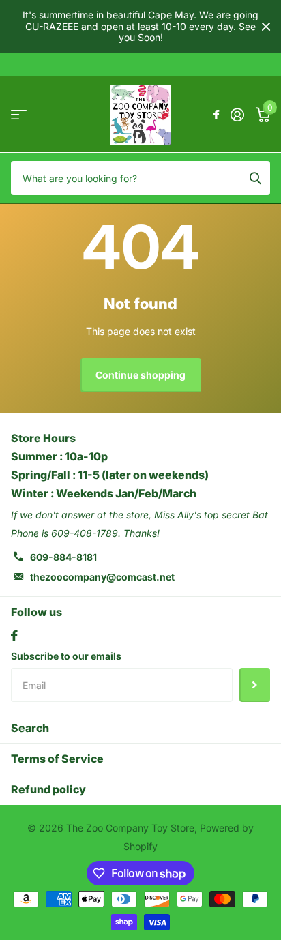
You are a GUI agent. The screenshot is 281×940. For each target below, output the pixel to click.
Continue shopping (140, 375)
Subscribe (254, 685)
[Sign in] (237, 114)
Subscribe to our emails (66, 656)
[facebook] (14, 635)
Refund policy (48, 789)
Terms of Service (57, 758)
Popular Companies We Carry (19, 114)
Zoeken (255, 178)
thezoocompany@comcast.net (102, 577)
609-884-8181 (63, 557)
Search (30, 728)
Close (266, 26)
